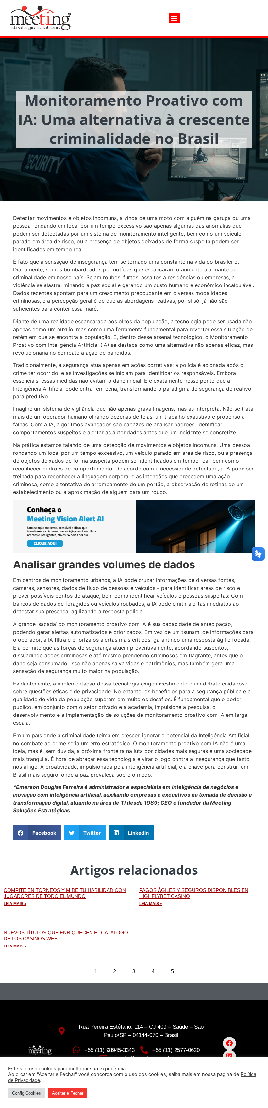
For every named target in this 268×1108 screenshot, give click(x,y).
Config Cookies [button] (26, 1093)
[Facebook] (229, 1043)
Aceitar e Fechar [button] (67, 1093)
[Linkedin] (229, 1056)
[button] (174, 18)
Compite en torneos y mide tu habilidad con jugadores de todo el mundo (65, 893)
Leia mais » (15, 903)
